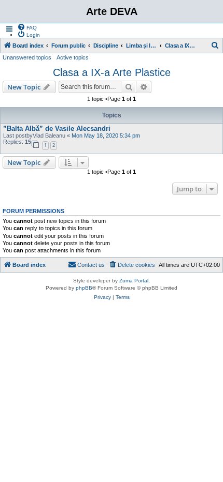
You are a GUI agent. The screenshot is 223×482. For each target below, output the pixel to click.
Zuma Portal (133, 280)
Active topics (73, 57)
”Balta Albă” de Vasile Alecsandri (56, 128)
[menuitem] (27, 27)
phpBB (84, 288)
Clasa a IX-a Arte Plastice (112, 72)
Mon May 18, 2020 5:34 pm (106, 135)
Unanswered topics (27, 57)
